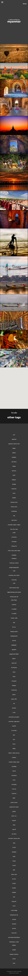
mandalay (14, 766)
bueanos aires (14, 502)
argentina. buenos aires (14, 443)
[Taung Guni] (14, 88)
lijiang (14, 748)
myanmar (14, 793)
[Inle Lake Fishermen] (14, 265)
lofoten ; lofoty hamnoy (14, 753)
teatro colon (14, 874)
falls (14, 622)
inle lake (14, 708)
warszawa (14, 932)
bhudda (14, 484)
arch (14, 434)
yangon (14, 949)
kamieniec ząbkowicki (14, 721)
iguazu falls (14, 699)
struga (14, 861)
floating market (14, 631)
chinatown (14, 558)
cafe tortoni (14, 520)
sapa (14, 843)
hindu (14, 676)
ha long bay (14, 667)
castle (14, 532)
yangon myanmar (14, 954)
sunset (14, 865)
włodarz (14, 945)
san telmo (14, 834)
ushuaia (14, 919)
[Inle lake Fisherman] (14, 242)
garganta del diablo (14, 654)
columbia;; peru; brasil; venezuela (14, 577)
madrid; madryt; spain (14, 762)
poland (14, 811)
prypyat (14, 820)
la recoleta (14, 730)
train (14, 897)
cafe (14, 515)
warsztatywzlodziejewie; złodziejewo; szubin (14, 939)
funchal (14, 640)
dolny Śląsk (14, 600)
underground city (14, 915)
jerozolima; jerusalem (14, 717)
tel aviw (14, 879)
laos (14, 739)
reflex (14, 825)
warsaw (14, 928)
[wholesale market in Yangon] (14, 358)
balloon (14, 452)
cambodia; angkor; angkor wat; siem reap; (14, 527)
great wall (14, 663)
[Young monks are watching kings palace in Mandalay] (14, 200)
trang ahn (14, 901)
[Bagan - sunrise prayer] (14, 219)
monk (14, 780)
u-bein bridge (14, 910)
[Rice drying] (14, 163)
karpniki (14, 726)
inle (14, 703)
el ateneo (14, 604)
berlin (14, 475)
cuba (14, 583)
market (14, 771)
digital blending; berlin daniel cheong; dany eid (14, 594)
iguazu (14, 694)
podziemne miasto (14, 807)
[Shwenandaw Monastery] (14, 320)
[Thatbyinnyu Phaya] (14, 107)
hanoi (14, 672)
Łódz (14, 963)
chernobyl (14, 541)
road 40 (14, 829)
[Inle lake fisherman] (14, 302)
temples (14, 888)
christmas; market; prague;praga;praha (14, 565)
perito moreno (14, 802)
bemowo (14, 470)
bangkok (14, 457)
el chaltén (14, 613)
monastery (14, 775)
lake (14, 735)
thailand (14, 892)
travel (14, 906)
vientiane (14, 924)
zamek (14, 958)
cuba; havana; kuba (14, 587)
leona (14, 744)
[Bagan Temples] (14, 71)
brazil (14, 493)
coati (14, 570)
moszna (14, 789)
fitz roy (14, 627)
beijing (14, 466)
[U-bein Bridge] (14, 181)
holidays (14, 685)
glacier (14, 658)
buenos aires (14, 506)
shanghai (14, 852)
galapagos (14, 645)
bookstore (14, 488)
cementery (14, 537)
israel (14, 712)
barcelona (14, 461)
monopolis (14, 784)
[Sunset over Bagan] (14, 125)
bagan (14, 448)
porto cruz (14, 816)
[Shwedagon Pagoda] (14, 339)
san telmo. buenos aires (14, 838)
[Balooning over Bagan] (14, 53)
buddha (14, 497)
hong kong (14, 690)
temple (14, 883)
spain (14, 856)
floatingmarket (14, 636)
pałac (14, 798)
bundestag (14, 511)
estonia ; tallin (14, 618)
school (14, 847)
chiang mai (14, 546)
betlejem (14, 479)
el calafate (14, 609)
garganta (14, 649)
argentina (14, 439)
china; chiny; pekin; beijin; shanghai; (14, 553)
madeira (14, 757)
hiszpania (14, 681)
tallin (14, 870)
